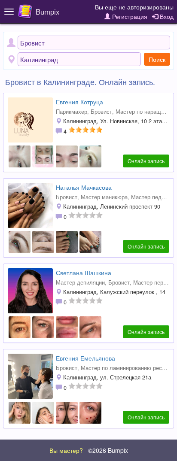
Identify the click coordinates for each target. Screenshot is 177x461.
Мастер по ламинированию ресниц (126, 368)
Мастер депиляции (80, 282)
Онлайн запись (146, 160)
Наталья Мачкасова (84, 187)
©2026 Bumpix (108, 450)
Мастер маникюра (104, 197)
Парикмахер (71, 111)
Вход (166, 16)
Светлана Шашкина (83, 272)
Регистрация (128, 16)
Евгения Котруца (79, 101)
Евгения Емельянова (85, 358)
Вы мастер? (66, 450)
